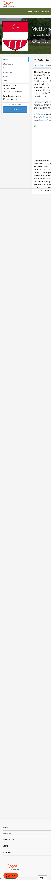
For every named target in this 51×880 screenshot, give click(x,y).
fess (42, 114)
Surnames (7, 68)
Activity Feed (8, 72)
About (5, 59)
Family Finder (43, 11)
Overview (39, 65)
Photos (6, 76)
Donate (15, 109)
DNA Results (8, 64)
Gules (36, 114)
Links (5, 80)
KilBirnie (46, 90)
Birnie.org (39, 101)
